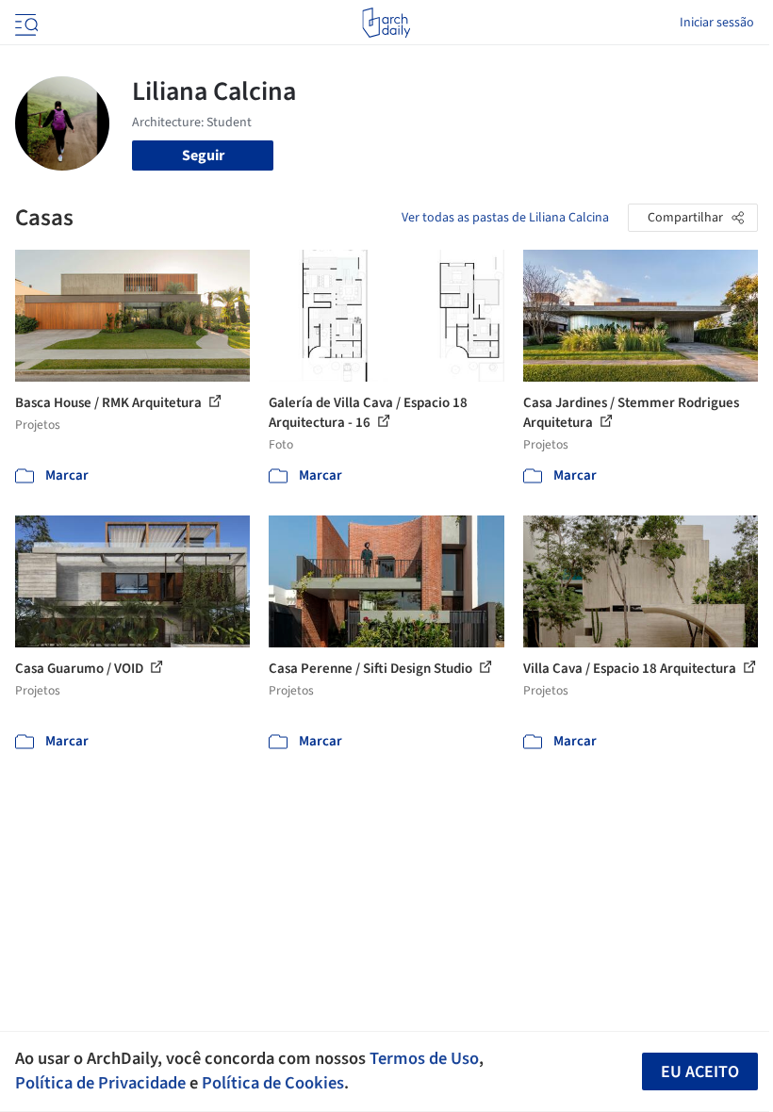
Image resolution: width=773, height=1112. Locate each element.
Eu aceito (700, 1072)
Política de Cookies (273, 1083)
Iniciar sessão (717, 22)
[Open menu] (24, 22)
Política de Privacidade (100, 1083)
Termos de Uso (424, 1058)
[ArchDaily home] (386, 23)
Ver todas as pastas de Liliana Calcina (505, 217)
